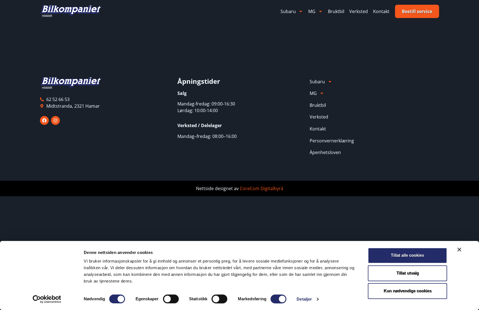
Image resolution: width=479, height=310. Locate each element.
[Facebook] (44, 120)
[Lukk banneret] (459, 249)
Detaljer (304, 299)
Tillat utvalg (407, 273)
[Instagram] (55, 120)
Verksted (358, 11)
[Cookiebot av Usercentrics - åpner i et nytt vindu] (47, 299)
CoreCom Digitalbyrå (261, 188)
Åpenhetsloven (325, 152)
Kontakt (381, 11)
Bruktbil (336, 11)
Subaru (288, 11)
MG (311, 11)
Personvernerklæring (332, 141)
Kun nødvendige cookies (408, 290)
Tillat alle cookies (407, 255)
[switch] (171, 298)
